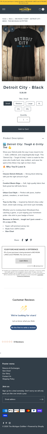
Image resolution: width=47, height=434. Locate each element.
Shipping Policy (8, 379)
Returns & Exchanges (11, 368)
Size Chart (9, 231)
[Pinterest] (6, 423)
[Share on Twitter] (27, 240)
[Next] (12, 29)
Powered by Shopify (36, 426)
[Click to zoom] (41, 29)
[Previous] (6, 29)
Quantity (23, 115)
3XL (27, 109)
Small (8, 103)
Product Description (13, 138)
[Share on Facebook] (22, 240)
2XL (18, 109)
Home (4, 19)
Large (30, 103)
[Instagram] (10, 423)
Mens (11, 19)
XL (39, 103)
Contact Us (6, 376)
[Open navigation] (4, 9)
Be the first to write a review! (23, 328)
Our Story (6, 374)
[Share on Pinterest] (31, 240)
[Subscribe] (41, 399)
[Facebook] (3, 423)
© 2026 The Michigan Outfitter (14, 426)
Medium (19, 103)
